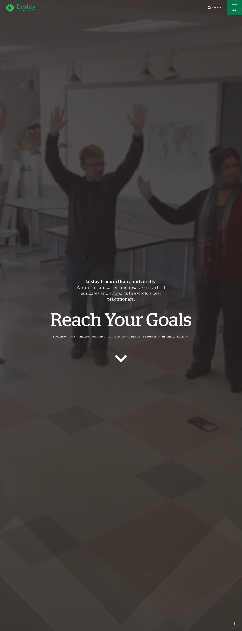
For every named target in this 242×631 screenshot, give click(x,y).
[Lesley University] (20, 7)
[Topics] (121, 358)
